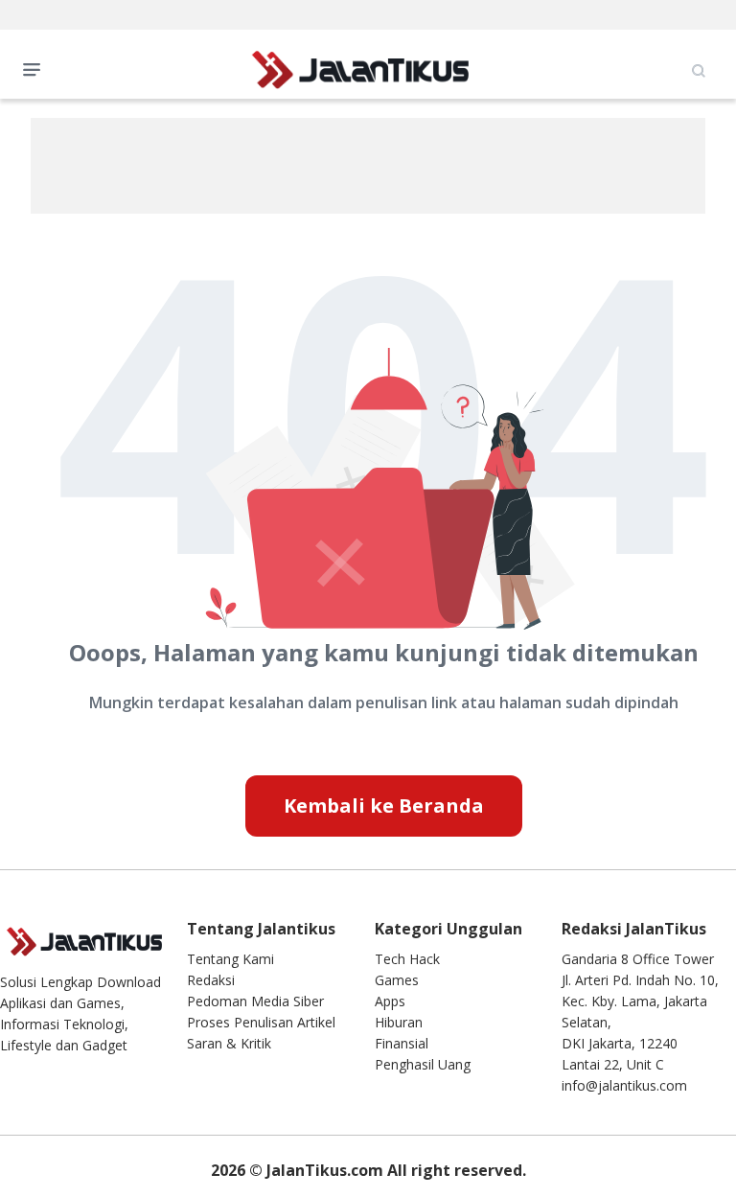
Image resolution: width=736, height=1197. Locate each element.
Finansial (401, 1043)
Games (397, 980)
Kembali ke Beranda (384, 805)
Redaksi (211, 980)
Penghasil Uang (423, 1064)
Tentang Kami (230, 959)
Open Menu (36, 68)
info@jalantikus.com (624, 1085)
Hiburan (399, 1022)
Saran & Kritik (229, 1043)
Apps (390, 1001)
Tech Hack (407, 959)
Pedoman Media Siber (255, 1001)
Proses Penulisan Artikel (261, 1022)
